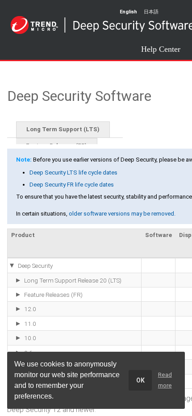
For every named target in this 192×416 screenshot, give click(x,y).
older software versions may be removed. (122, 213)
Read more (165, 380)
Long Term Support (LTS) (63, 129)
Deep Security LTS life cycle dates (73, 172)
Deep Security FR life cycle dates (71, 184)
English (128, 12)
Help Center (160, 49)
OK (140, 380)
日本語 (151, 12)
